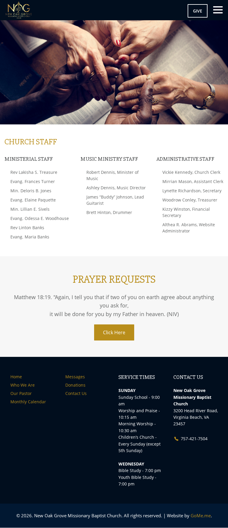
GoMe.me (201, 515)
